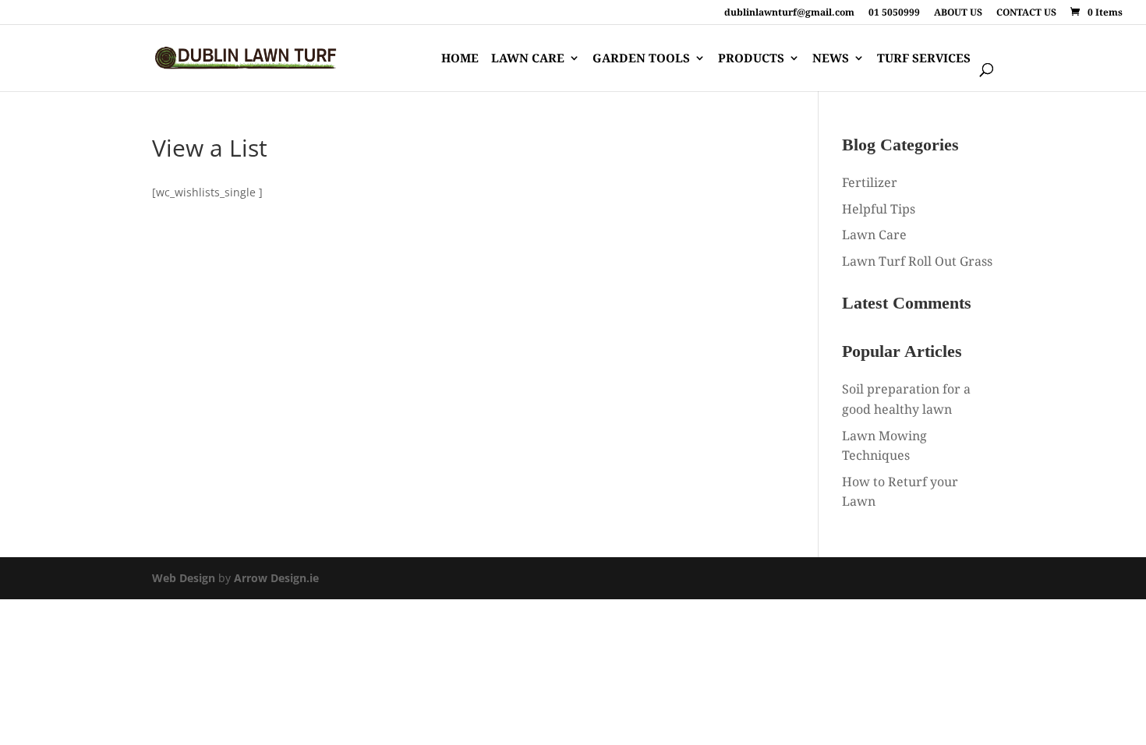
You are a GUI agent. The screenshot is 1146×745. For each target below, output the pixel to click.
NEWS (830, 58)
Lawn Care (874, 234)
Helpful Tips (878, 208)
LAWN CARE (527, 58)
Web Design (183, 577)
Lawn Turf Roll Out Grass (917, 261)
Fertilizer (869, 182)
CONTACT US (1026, 13)
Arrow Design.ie (276, 577)
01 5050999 (894, 13)
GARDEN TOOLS (641, 58)
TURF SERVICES (924, 58)
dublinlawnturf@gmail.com (789, 13)
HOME (460, 58)
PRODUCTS (751, 58)
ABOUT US (958, 13)
